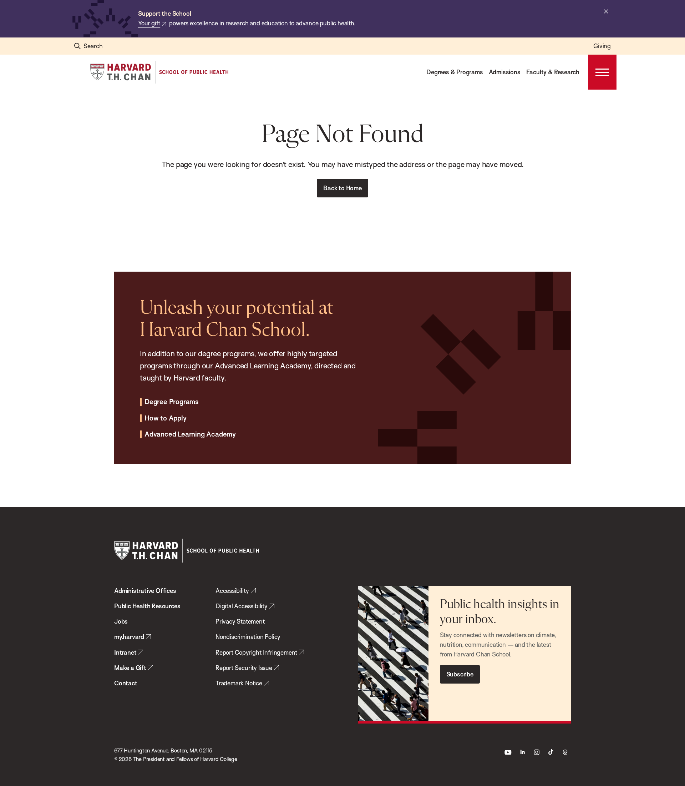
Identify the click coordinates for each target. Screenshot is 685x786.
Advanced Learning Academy (190, 434)
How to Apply (165, 418)
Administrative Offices (145, 590)
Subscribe (459, 674)
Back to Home (342, 188)
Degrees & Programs (454, 72)
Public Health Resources (147, 606)
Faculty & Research (552, 72)
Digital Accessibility (241, 606)
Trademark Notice (238, 683)
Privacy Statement (240, 621)
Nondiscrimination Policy (247, 636)
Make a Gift (130, 667)
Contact (125, 683)
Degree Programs (171, 402)
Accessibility (232, 590)
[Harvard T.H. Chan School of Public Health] (186, 550)
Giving (602, 46)
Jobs (121, 621)
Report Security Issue (243, 667)
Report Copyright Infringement (256, 652)
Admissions (505, 72)
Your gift (149, 23)
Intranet (125, 652)
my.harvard (129, 636)
